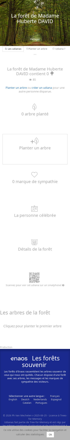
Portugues (41, 402)
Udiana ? (60, 48)
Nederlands (40, 399)
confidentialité (57, 425)
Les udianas (14, 48)
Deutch (25, 399)
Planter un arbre (37, 48)
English (13, 399)
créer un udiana (42, 88)
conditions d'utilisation (29, 425)
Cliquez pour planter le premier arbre (32, 326)
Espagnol (56, 399)
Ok (50, 434)
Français (55, 396)
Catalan (27, 402)
